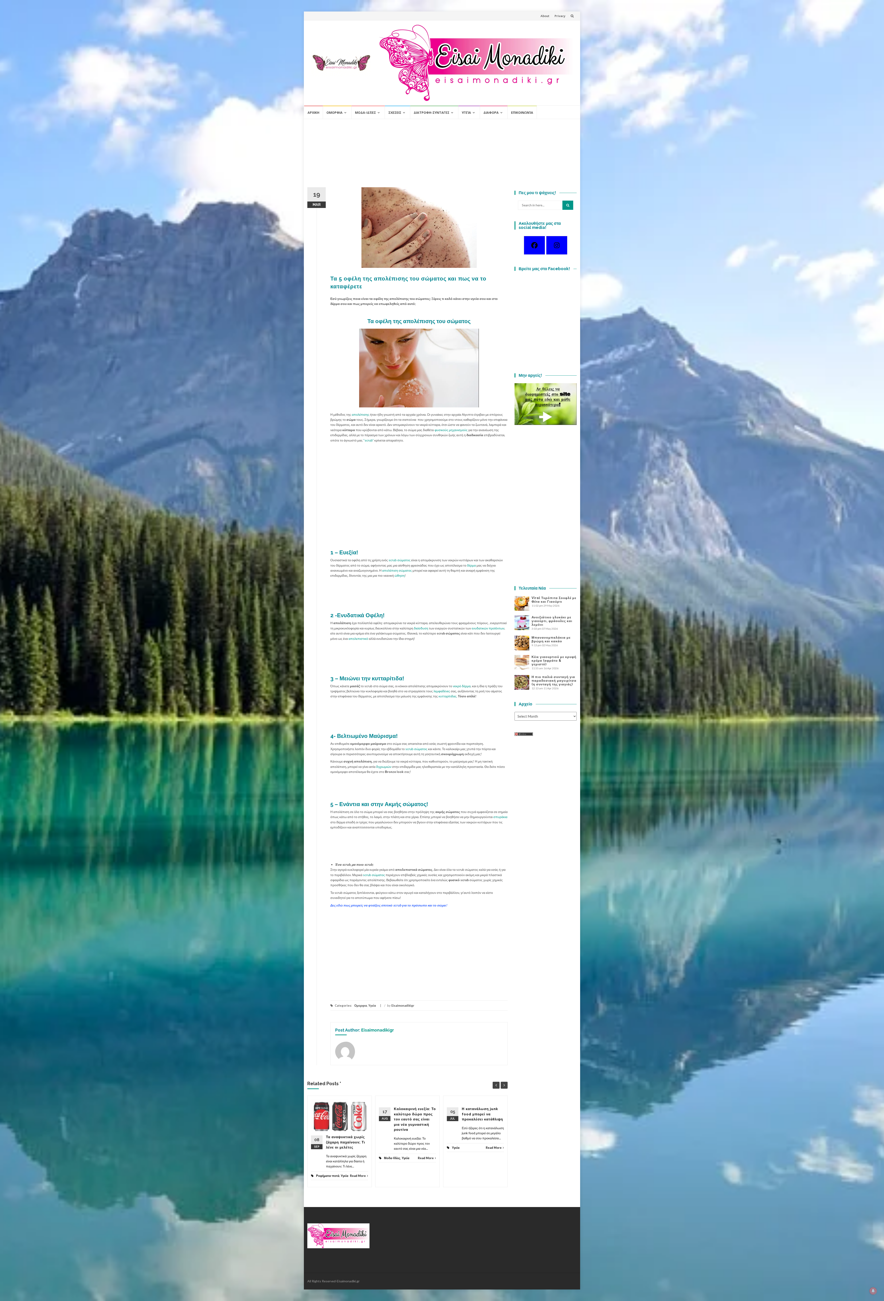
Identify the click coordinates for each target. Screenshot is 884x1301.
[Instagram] (556, 245)
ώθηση (400, 575)
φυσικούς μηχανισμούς (451, 430)
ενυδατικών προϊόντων (488, 628)
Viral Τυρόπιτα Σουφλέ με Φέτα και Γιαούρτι (554, 599)
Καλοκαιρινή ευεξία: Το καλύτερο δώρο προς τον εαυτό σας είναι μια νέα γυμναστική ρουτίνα (415, 1119)
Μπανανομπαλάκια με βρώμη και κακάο (551, 639)
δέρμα (471, 565)
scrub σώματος (399, 560)
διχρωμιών (383, 767)
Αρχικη (313, 112)
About (545, 16)
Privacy (560, 16)
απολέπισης (360, 414)
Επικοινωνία (522, 112)
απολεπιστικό (358, 638)
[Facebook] (534, 245)
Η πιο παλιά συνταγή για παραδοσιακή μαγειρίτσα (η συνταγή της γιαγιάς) (554, 680)
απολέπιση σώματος (396, 570)
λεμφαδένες (441, 691)
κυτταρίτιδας (448, 696)
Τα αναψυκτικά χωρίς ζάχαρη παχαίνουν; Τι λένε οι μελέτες (345, 1142)
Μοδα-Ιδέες (365, 112)
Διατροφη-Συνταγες (431, 112)
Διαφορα (491, 112)
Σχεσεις (394, 112)
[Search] (567, 205)
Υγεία (466, 112)
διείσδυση (421, 628)
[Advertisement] (442, 155)
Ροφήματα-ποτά (327, 1176)
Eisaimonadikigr (402, 1005)
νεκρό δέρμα (462, 686)
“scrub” (368, 440)
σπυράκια (500, 817)
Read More (358, 1176)
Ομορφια (334, 112)
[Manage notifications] (873, 1291)
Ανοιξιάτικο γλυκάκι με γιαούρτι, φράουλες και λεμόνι (552, 620)
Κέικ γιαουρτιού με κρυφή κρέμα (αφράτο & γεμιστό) (554, 660)
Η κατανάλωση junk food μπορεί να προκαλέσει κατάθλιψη (482, 1114)
